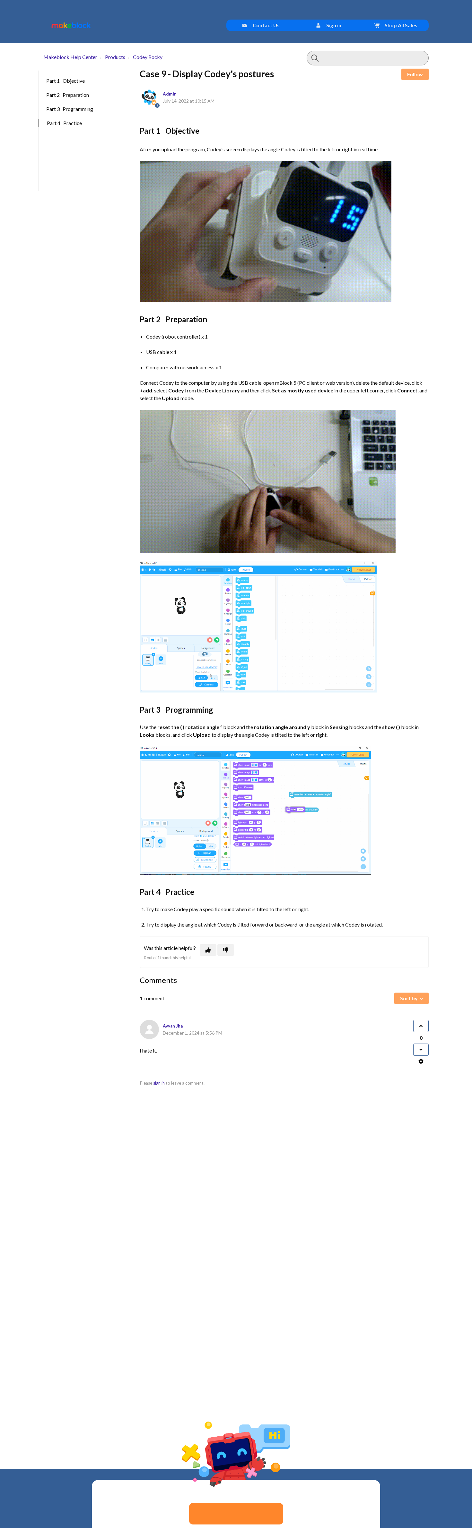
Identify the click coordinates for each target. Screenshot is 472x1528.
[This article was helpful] (208, 950)
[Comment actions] (420, 1061)
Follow (415, 74)
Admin (170, 94)
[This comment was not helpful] (421, 1050)
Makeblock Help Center (70, 57)
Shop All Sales (400, 25)
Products (115, 57)
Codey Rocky (147, 57)
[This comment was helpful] (421, 1026)
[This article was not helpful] (225, 950)
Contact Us (266, 25)
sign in (159, 1083)
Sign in (333, 25)
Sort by (409, 998)
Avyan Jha (173, 1025)
